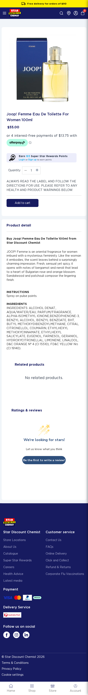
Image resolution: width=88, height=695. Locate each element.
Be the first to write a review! (44, 460)
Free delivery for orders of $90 (47, 3)
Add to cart (22, 202)
